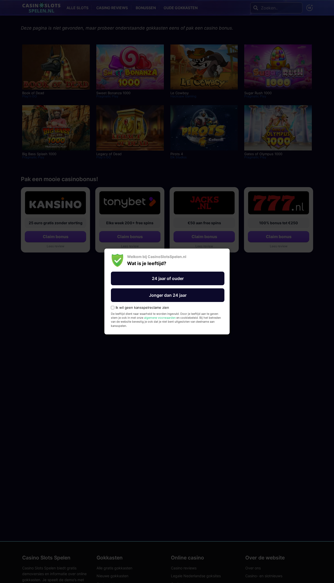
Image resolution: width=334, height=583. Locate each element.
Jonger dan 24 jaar (168, 295)
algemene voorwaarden (160, 317)
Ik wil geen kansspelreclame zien (142, 307)
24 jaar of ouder (168, 278)
